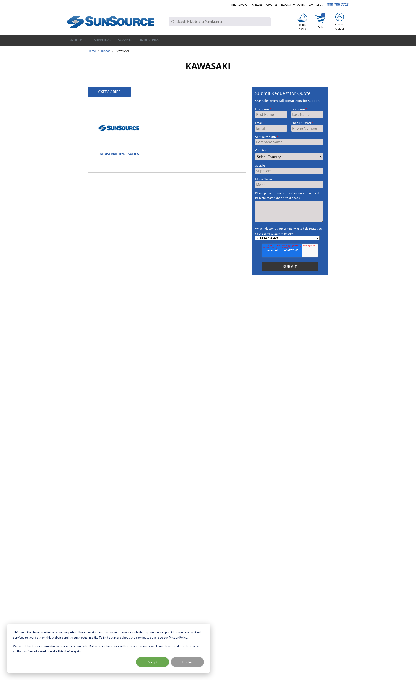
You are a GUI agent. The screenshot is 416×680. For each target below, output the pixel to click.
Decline (187, 662)
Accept (153, 662)
